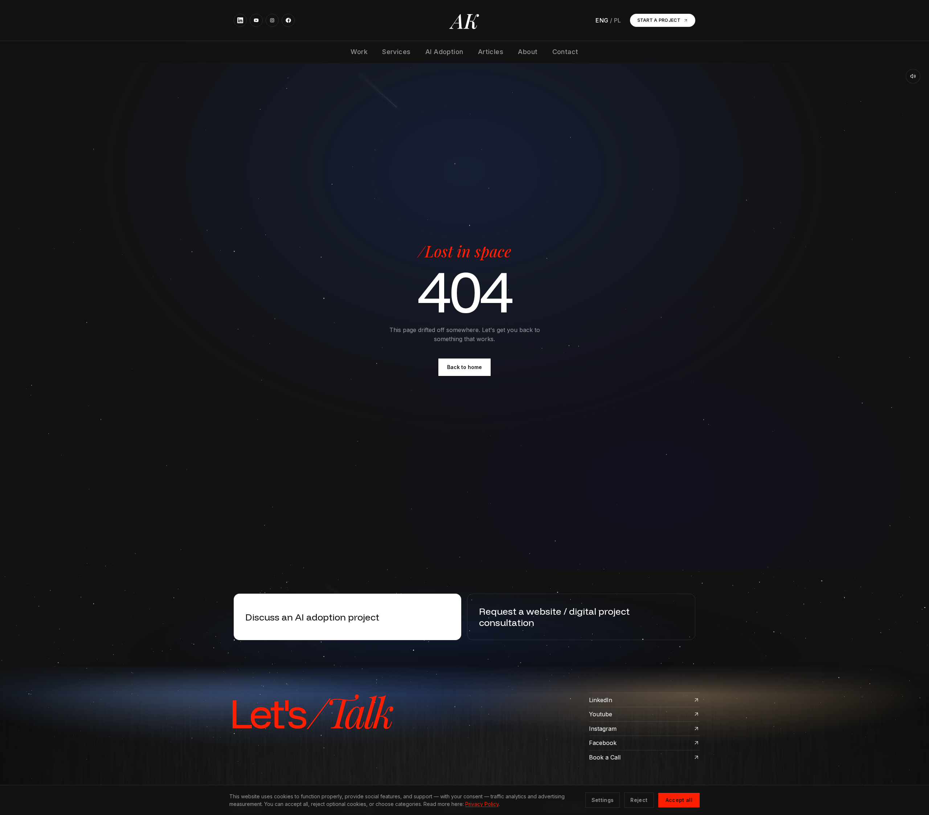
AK (464, 20)
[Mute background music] (913, 76)
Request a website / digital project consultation (554, 616)
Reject (638, 800)
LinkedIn (600, 700)
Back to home (464, 367)
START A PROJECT (659, 20)
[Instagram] (272, 20)
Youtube (600, 714)
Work (359, 52)
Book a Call (605, 757)
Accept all (679, 800)
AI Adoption (444, 52)
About (527, 52)
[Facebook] (288, 20)
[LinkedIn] (240, 20)
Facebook (603, 742)
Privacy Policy (482, 804)
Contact (565, 52)
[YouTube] (256, 20)
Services (396, 52)
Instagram (603, 728)
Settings (603, 800)
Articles (491, 52)
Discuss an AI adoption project (312, 617)
